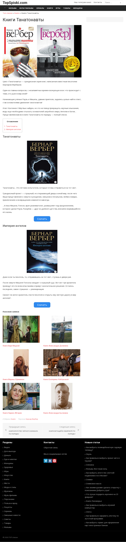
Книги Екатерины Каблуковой (56, 379)
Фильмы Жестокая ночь (96, 469)
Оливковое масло (93, 483)
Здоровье (8, 467)
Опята (88, 512)
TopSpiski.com (15, 2)
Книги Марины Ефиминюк (13, 379)
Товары (66, 8)
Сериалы (40, 8)
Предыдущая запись (23, 430)
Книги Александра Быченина (55, 413)
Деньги (7, 455)
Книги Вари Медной (11, 346)
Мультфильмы (26, 8)
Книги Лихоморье (94, 501)
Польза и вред (10, 503)
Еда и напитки (10, 459)
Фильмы (12, 8)
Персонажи (9, 499)
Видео (7, 447)
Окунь (89, 454)
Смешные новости (12, 515)
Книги (50, 8)
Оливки (89, 479)
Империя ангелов (12, 129)
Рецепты (8, 507)
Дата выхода (10, 451)
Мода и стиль (10, 487)
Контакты (98, 2)
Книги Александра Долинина (55, 346)
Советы (7, 519)
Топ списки (7, 13)
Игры (58, 8)
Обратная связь (51, 447)
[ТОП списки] (5, 8)
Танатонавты (10, 126)
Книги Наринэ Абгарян (12, 413)
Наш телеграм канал (82, 2)
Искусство (8, 475)
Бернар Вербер (32, 419)
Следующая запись (62, 430)
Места (7, 483)
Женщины (77, 8)
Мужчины (8, 491)
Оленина (90, 464)
